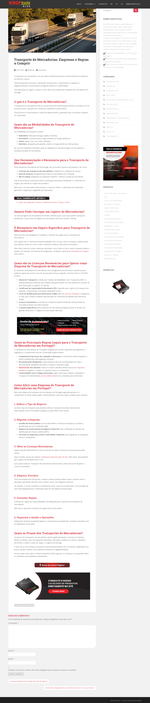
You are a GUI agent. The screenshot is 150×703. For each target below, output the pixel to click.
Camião (109, 86)
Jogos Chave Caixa (111, 208)
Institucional (110, 109)
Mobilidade (110, 122)
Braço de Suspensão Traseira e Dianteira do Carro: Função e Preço (44, 202)
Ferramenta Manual (111, 211)
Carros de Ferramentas (113, 200)
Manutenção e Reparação (116, 118)
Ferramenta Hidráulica (112, 244)
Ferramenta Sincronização (114, 237)
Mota (108, 127)
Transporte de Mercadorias (24, 605)
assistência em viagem (79, 251)
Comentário (13, 623)
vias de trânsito (46, 376)
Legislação (110, 113)
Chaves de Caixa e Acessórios (115, 193)
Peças (108, 131)
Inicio (79, 4)
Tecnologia (110, 136)
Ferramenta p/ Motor (112, 229)
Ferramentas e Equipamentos (117, 100)
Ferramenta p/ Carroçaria (113, 222)
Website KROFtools (133, 4)
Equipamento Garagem (113, 251)
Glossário (109, 104)
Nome (11, 651)
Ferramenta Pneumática (113, 240)
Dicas (108, 95)
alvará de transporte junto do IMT (55, 457)
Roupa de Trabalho (111, 255)
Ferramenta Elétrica (111, 233)
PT (117, 4)
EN (111, 4)
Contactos (103, 4)
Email (11, 659)
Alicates (107, 215)
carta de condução (71, 294)
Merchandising (109, 258)
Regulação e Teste (111, 226)
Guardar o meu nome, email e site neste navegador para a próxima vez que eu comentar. (42, 670)
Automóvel (42, 70)
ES (122, 4)
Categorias (89, 4)
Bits (105, 197)
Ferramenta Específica (112, 219)
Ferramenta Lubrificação (113, 248)
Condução (110, 90)
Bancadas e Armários (112, 204)
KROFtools (31, 70)
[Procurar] (135, 10)
